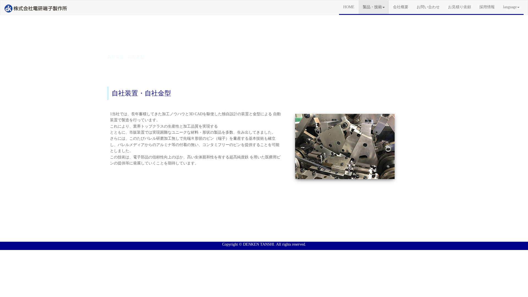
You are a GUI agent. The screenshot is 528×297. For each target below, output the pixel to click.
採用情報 (487, 7)
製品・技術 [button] (372, 7)
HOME (351, 7)
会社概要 (400, 7)
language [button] (510, 7)
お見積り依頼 (459, 7)
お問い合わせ (428, 7)
